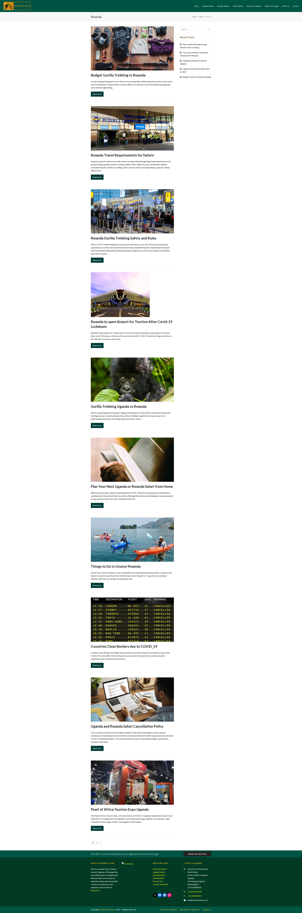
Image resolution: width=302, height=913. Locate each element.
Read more (97, 94)
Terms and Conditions (168, 910)
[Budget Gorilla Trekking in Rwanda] (132, 48)
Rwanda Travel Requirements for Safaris (122, 155)
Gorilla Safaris (158, 878)
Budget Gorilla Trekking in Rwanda (118, 75)
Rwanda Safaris (159, 875)
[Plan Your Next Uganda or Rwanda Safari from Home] (132, 459)
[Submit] (209, 29)
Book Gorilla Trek (197, 854)
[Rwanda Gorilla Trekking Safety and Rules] (132, 211)
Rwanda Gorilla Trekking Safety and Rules (123, 238)
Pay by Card (158, 881)
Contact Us (206, 910)
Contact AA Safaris (160, 884)
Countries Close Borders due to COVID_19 (124, 646)
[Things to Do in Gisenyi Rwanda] (132, 539)
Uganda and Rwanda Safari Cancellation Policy (127, 726)
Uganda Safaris (159, 872)
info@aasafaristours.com (197, 900)
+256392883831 (194, 896)
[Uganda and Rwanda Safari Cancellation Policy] (132, 699)
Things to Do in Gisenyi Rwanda (116, 566)
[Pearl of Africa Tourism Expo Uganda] (132, 782)
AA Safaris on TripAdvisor (190, 910)
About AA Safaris (160, 869)
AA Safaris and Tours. (107, 910)
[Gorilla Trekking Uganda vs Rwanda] (132, 379)
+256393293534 (194, 891)
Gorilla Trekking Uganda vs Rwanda (118, 406)
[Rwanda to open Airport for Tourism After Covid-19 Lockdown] (120, 294)
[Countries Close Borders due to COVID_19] (132, 619)
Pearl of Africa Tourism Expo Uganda (120, 809)
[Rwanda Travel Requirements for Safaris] (132, 128)
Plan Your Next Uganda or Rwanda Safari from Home (132, 486)
